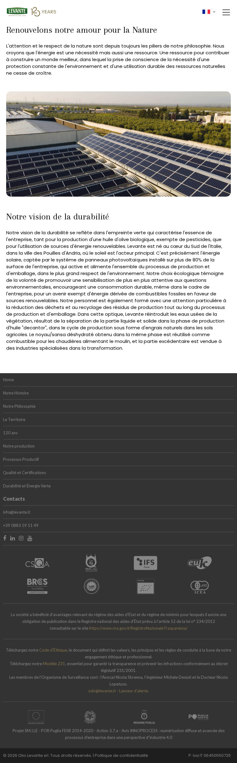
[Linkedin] (12, 538)
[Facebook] (4, 538)
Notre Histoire (16, 392)
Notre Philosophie (19, 406)
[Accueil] (31, 10)
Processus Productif (21, 459)
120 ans (10, 432)
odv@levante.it (102, 690)
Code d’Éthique (53, 650)
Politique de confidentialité (121, 755)
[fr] (209, 11)
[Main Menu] (226, 12)
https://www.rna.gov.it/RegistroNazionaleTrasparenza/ (138, 628)
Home (8, 379)
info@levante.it (16, 512)
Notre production (19, 446)
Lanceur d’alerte (133, 690)
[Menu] (224, 15)
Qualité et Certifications (24, 472)
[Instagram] (21, 538)
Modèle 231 (54, 663)
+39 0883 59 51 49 (21, 525)
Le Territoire (14, 419)
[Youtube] (29, 538)
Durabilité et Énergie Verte (27, 485)
